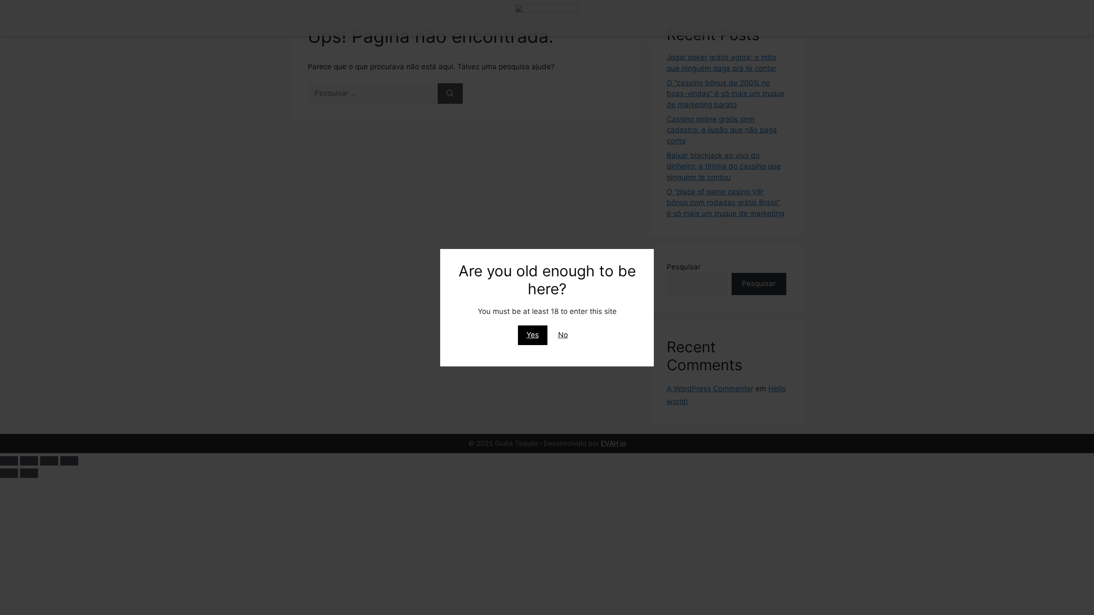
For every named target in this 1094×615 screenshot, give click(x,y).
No (563, 335)
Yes (532, 335)
